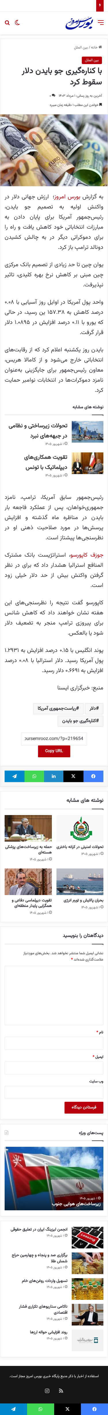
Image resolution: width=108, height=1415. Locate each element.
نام (99, 1032)
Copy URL (54, 751)
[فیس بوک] (93, 776)
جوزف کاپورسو (86, 555)
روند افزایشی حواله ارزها (48, 1332)
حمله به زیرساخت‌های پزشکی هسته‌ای (28, 850)
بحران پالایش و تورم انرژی (83, 900)
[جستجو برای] (7, 25)
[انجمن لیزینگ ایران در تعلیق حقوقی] (87, 1237)
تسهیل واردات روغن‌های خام (44, 1281)
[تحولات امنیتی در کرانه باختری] (80, 828)
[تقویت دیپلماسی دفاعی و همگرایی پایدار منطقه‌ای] (28, 881)
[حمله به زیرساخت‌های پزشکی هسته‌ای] (28, 828)
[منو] (101, 25)
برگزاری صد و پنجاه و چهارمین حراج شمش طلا (39, 1258)
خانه (94, 48)
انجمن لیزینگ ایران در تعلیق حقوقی (39, 1229)
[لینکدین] (53, 776)
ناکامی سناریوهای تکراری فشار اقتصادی (65, 6)
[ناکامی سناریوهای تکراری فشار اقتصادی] (87, 1314)
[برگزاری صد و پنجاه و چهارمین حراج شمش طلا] (87, 1263)
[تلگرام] (14, 776)
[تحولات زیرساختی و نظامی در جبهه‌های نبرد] (87, 432)
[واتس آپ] (34, 776)
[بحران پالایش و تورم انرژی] (80, 881)
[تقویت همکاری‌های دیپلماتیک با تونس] (87, 463)
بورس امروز (67, 197)
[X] (73, 776)
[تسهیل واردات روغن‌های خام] (87, 1289)
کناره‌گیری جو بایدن (79, 721)
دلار (93, 708)
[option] (54, 1178)
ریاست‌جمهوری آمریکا (57, 708)
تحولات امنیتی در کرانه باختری (79, 847)
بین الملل (81, 48)
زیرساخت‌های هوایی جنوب (76, 1204)
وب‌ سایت (96, 1081)
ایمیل (98, 1057)
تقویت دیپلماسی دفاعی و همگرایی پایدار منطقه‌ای (32, 903)
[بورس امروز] (79, 23)
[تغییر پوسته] (17, 25)
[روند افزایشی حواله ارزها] (87, 1340)
